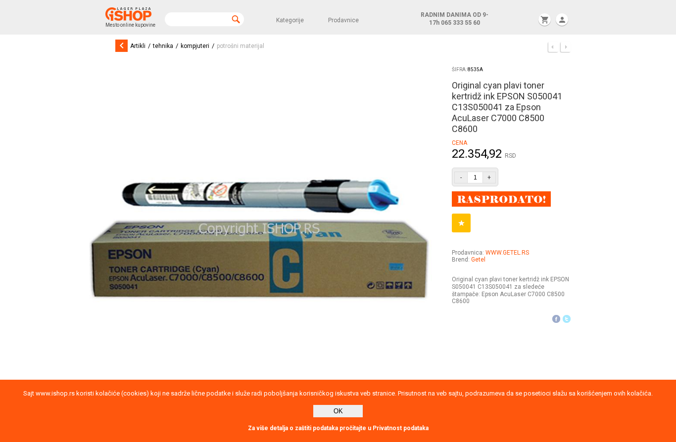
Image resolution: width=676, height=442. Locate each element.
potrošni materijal (240, 46)
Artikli (137, 46)
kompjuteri (195, 46)
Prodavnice (343, 20)
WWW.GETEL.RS (507, 252)
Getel (478, 259)
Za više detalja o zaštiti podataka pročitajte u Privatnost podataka (338, 428)
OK (338, 411)
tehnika (163, 46)
